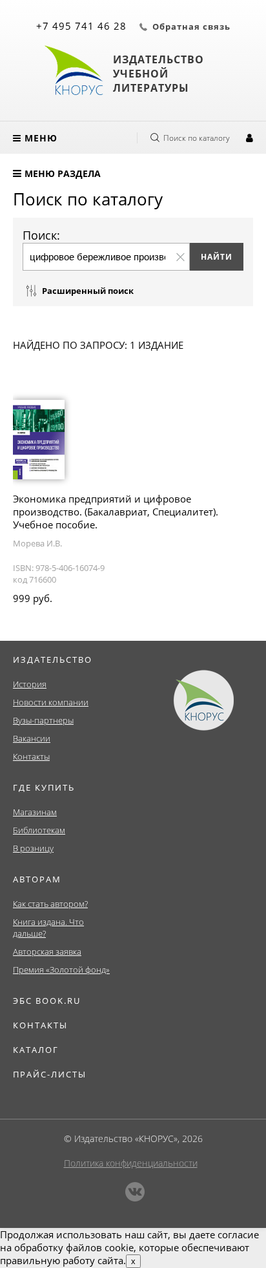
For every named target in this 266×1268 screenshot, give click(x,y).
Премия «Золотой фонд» (61, 969)
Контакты (31, 756)
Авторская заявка (47, 951)
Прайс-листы (50, 1074)
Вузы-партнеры (43, 720)
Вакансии (31, 738)
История (29, 684)
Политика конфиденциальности (131, 1163)
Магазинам (35, 812)
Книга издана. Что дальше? (48, 927)
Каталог (36, 1049)
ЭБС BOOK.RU (47, 1000)
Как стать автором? (50, 903)
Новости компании (50, 702)
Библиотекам (39, 830)
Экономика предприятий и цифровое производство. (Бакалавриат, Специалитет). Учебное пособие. (115, 511)
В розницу (33, 848)
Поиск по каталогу (196, 137)
